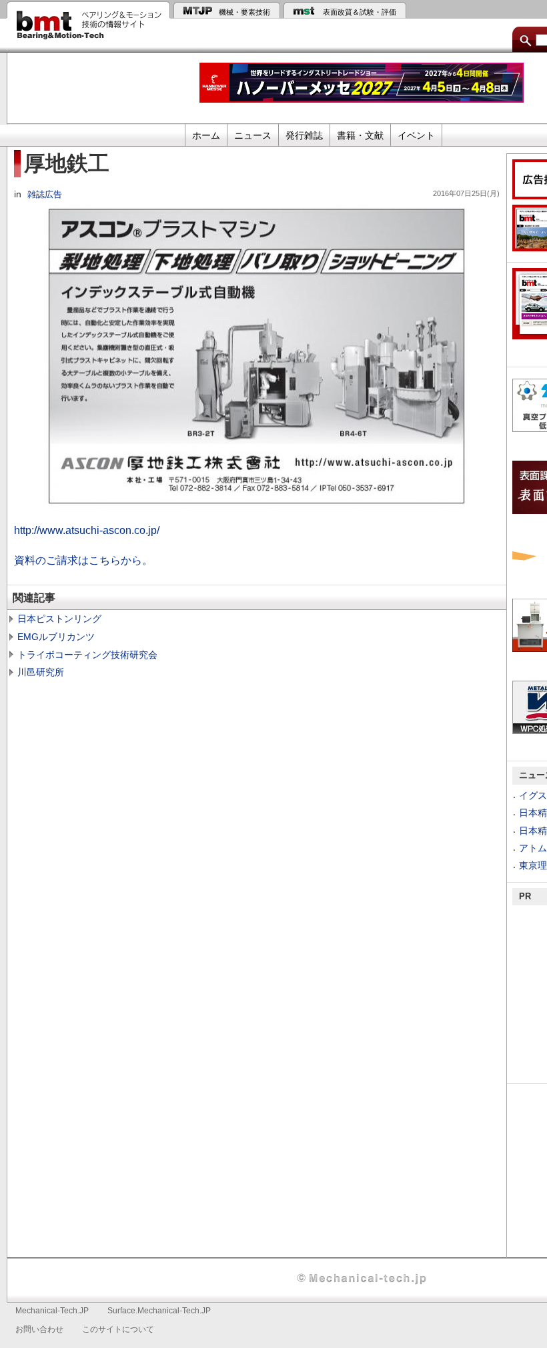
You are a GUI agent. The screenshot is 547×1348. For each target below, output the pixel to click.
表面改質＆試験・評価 (359, 12)
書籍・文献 (360, 135)
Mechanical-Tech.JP (52, 1310)
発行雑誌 (304, 135)
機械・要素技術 (244, 12)
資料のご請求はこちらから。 (83, 560)
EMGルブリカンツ (56, 636)
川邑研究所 (40, 672)
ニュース (252, 135)
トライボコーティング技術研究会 (87, 654)
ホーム (206, 135)
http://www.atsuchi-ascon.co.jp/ (86, 530)
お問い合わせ (39, 1329)
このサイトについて (118, 1329)
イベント (416, 135)
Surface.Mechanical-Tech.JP (159, 1310)
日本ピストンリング (59, 618)
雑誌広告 (44, 194)
